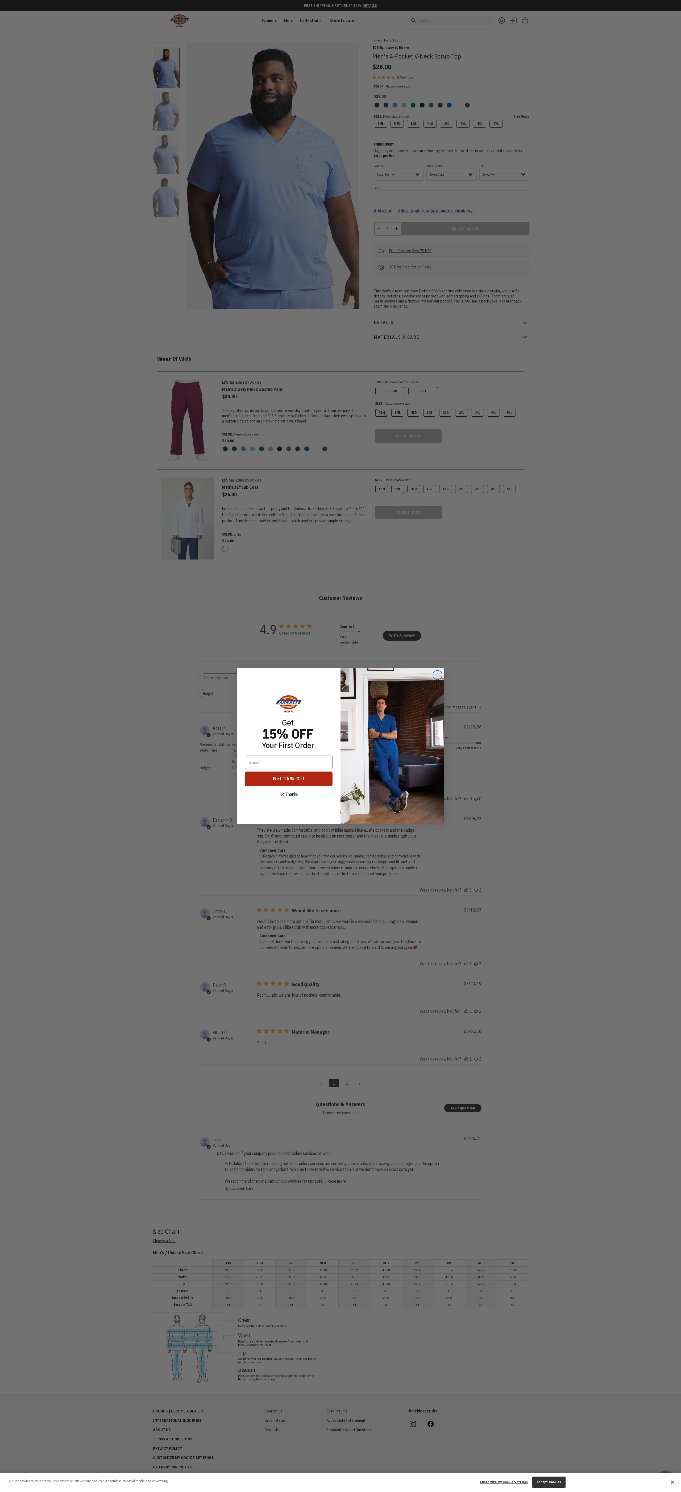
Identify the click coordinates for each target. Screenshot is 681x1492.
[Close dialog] (437, 675)
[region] (340, 1482)
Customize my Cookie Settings (504, 1482)
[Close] (672, 1482)
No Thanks (289, 794)
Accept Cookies (549, 1482)
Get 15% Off (289, 779)
